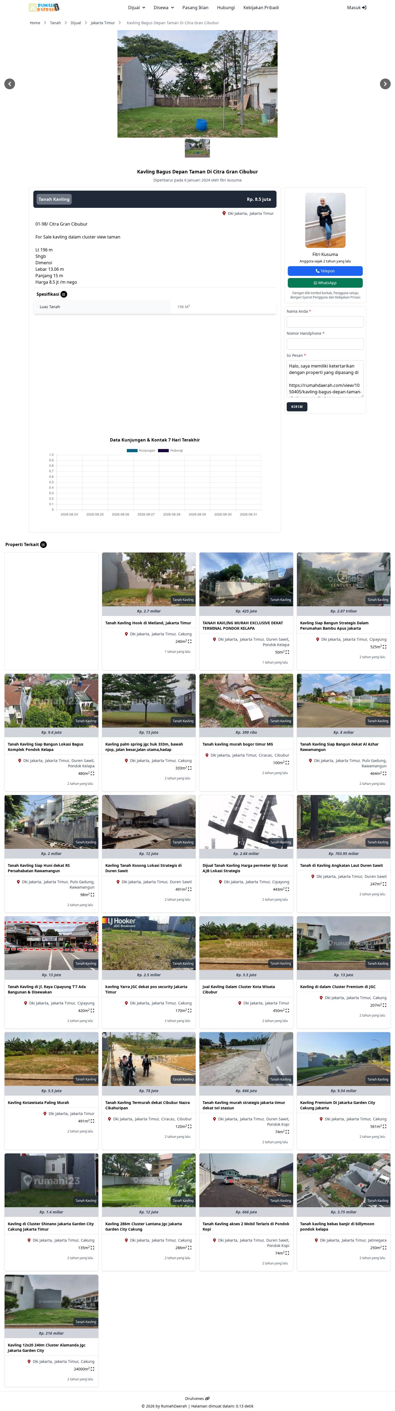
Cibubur (282, 755)
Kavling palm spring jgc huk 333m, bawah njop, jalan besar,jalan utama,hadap (144, 747)
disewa (161, 7)
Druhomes (195, 1398)
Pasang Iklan (195, 7)
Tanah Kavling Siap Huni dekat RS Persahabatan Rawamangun (39, 868)
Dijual (76, 22)
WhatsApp (327, 282)
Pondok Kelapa (276, 644)
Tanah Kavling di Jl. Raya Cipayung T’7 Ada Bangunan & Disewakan (47, 989)
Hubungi (226, 7)
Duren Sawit (181, 881)
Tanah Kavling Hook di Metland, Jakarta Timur (148, 622)
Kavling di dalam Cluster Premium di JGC (338, 986)
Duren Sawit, (277, 639)
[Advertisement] (51, 590)
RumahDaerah (174, 1406)
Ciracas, (266, 755)
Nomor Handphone (306, 333)
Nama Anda (299, 311)
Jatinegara (377, 1240)
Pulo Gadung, (374, 760)
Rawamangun (374, 765)
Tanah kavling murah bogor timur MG (238, 744)
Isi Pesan (296, 355)
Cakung (185, 633)
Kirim (297, 406)
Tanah (55, 22)
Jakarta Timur (103, 22)
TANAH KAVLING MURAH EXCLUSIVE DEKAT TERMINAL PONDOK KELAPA (243, 625)
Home (35, 22)
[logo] (44, 7)
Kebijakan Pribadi (261, 7)
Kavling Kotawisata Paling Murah (38, 1102)
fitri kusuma (325, 254)
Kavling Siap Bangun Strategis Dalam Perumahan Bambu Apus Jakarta (334, 625)
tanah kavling (54, 199)
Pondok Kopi (278, 1124)
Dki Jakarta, (238, 213)
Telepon (327, 270)
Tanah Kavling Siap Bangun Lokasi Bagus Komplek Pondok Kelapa (45, 747)
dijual (134, 7)
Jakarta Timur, (164, 633)
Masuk (354, 7)
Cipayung (378, 639)
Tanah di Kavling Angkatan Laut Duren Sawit (341, 865)
